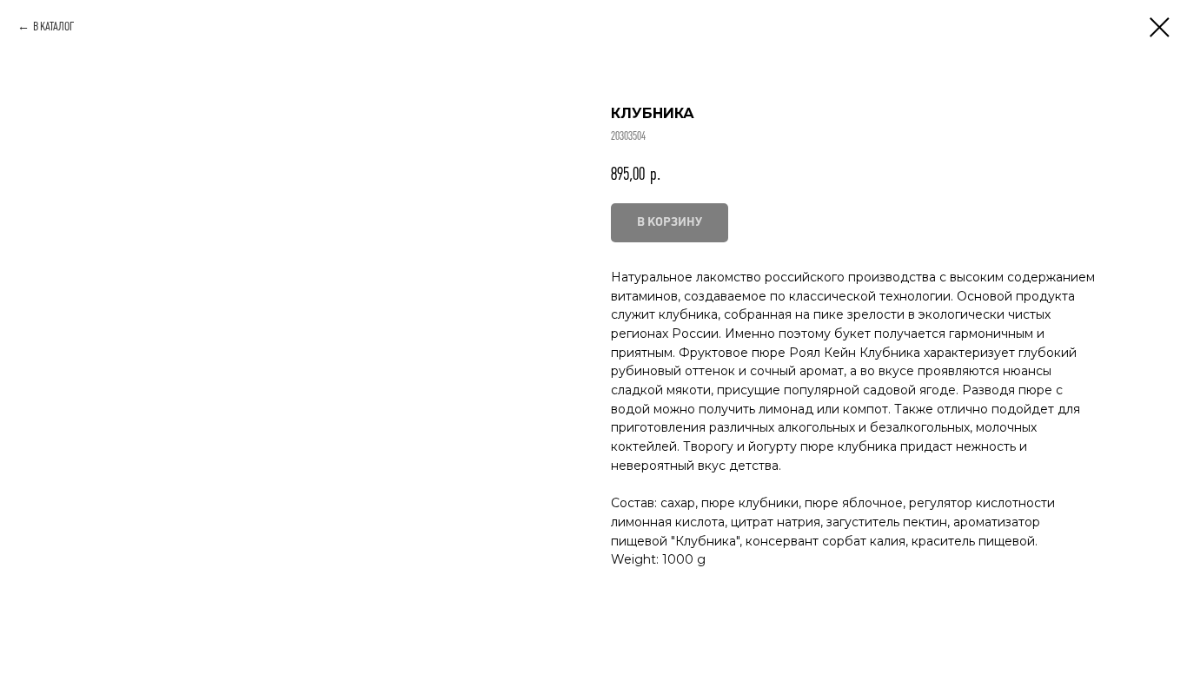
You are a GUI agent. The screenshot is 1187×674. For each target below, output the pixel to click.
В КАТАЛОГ (53, 26)
